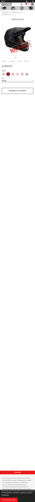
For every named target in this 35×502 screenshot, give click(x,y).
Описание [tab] (17, 472)
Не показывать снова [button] (8, 499)
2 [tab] (19, 58)
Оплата (19, 61)
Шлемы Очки (16, 12)
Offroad (5, 12)
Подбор (4, 61)
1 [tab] (16, 58)
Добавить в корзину (17, 90)
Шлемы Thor (6, 14)
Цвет (3, 78)
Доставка (12, 61)
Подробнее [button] (5, 495)
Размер (4, 70)
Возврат (26, 61)
